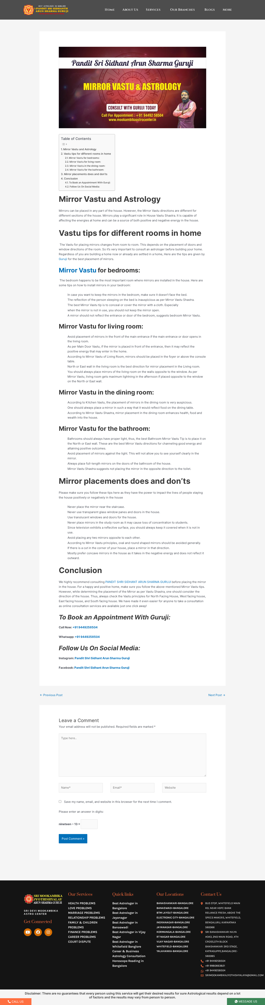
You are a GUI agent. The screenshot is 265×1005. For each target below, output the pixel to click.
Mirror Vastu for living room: (85, 161)
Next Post (216, 695)
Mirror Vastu (77, 270)
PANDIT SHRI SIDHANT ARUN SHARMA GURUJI (138, 582)
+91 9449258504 (85, 627)
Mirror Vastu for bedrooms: (84, 157)
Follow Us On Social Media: (85, 186)
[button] (154, 9)
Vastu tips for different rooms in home (87, 153)
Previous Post (51, 695)
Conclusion (71, 178)
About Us (130, 10)
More (227, 10)
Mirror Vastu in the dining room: (87, 165)
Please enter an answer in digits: (81, 811)
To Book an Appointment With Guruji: (89, 182)
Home (110, 10)
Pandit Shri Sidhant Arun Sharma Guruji (102, 658)
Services (153, 10)
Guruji (63, 259)
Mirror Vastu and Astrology (79, 149)
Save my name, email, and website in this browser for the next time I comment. (118, 802)
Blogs (209, 10)
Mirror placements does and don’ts (85, 174)
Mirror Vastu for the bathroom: (87, 169)
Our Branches (182, 10)
